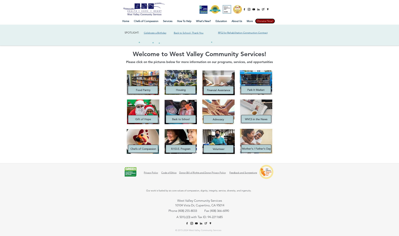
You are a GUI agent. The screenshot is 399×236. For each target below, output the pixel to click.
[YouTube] (253, 9)
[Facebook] (244, 9)
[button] (168, 21)
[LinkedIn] (258, 9)
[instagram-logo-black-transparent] (249, 9)
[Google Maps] (267, 9)
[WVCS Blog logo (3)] (263, 9)
